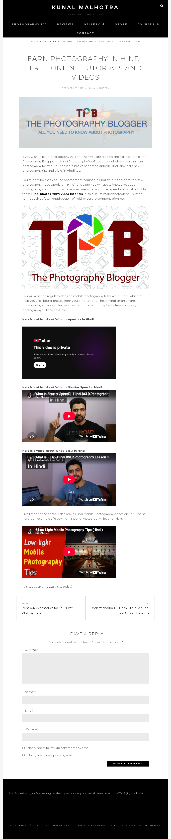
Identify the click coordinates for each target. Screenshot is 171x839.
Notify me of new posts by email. (51, 755)
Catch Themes (149, 825)
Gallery (92, 24)
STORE (121, 24)
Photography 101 (29, 24)
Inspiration (50, 41)
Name (30, 692)
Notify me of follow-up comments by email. (59, 748)
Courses (146, 24)
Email (30, 710)
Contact (85, 33)
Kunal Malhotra (85, 7)
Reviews (65, 24)
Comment (33, 649)
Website (31, 729)
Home (34, 41)
